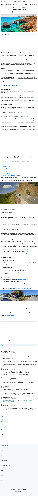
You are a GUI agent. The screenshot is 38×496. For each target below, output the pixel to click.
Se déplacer (23, 7)
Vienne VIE (2, 448)
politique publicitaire (26, 319)
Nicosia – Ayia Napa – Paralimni (9, 170)
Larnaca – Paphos (6, 163)
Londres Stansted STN (4, 452)
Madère (2, 467)
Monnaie (2, 429)
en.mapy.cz (32, 243)
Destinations (14, 7)
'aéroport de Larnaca (18, 288)
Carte (1, 432)
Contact (2, 486)
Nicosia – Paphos (6, 171)
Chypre (2, 4)
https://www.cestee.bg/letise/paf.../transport (12, 390)
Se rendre (25, 4)
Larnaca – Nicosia (6, 166)
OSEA (21, 281)
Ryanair (2, 450)
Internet (2, 439)
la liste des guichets (10, 315)
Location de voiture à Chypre (14, 85)
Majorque (2, 478)
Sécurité (2, 436)
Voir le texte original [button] (13, 352)
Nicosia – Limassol (6, 168)
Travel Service (3, 463)
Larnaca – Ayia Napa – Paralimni (9, 159)
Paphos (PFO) (34, 211)
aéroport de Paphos (27, 288)
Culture (2, 434)
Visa (1, 437)
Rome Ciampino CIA (4, 460)
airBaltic (2, 447)
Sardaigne (2, 455)
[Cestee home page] (5, 1)
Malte (1, 468)
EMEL (17, 284)
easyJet (2, 458)
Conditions (18, 489)
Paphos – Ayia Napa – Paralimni (9, 175)
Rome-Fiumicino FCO (4, 453)
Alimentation (3, 431)
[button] (1, 1)
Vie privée (22, 489)
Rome (2, 475)
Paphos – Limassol (6, 173)
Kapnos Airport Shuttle (10, 214)
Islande (2, 472)
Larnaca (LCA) (26, 211)
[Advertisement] (19, 43)
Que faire (15, 4)
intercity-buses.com (18, 112)
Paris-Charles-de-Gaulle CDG (5, 465)
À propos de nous (3, 484)
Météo (20, 4)
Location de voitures (4, 426)
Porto (1, 480)
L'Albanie (2, 473)
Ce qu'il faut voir (8, 4)
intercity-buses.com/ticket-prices (19, 179)
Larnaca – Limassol (6, 164)
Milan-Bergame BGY (4, 457)
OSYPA (27, 283)
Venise (2, 470)
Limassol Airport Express (9, 231)
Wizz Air (2, 462)
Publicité (25, 489)
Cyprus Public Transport (23, 279)
